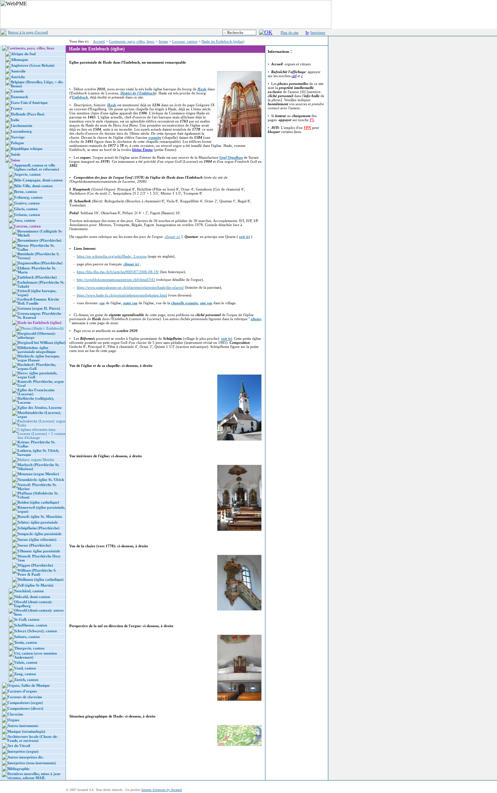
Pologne (17, 143)
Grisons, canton (27, 215)
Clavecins (15, 714)
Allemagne (19, 60)
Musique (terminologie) (26, 731)
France (16, 108)
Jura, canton (24, 220)
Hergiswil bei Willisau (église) (42, 342)
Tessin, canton (25, 642)
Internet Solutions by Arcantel (161, 790)
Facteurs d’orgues (22, 691)
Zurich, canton (26, 680)
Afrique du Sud (23, 54)
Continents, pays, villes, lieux (132, 41)
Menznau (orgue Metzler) (38, 474)
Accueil (99, 41)
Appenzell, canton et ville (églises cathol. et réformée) (36, 167)
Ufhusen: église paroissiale (39, 551)
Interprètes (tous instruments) (31, 763)
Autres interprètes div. (25, 757)
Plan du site (290, 32)
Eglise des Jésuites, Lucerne (40, 407)
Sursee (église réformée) (37, 539)
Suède (15, 154)
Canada (17, 91)
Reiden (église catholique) (38, 502)
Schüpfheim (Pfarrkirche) (39, 528)
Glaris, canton (26, 209)
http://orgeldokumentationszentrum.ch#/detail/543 (116, 280)
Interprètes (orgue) (23, 751)
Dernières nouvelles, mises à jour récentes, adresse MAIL (34, 776)
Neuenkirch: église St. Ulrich (41, 480)
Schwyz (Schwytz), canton (35, 631)
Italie (15, 120)
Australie (18, 71)
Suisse (163, 41)
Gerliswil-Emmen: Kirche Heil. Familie (38, 301)
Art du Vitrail (18, 746)
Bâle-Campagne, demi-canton (38, 180)
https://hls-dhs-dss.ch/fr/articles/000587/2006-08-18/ (118, 272)
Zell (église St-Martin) (35, 585)
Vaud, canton (25, 668)
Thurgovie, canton (29, 648)
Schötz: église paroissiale (38, 522)
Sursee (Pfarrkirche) (34, 545)
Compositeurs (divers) (25, 708)
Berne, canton (25, 192)
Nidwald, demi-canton (32, 597)
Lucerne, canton (184, 41)
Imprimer (317, 32)
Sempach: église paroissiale (40, 534)
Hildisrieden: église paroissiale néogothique (37, 350)
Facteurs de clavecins (24, 697)
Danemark (19, 97)
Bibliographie (18, 769)
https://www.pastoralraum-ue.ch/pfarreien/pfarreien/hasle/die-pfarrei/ (130, 287)
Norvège (18, 137)
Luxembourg (21, 131)
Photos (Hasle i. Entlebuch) (42, 328)
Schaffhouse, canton (30, 625)
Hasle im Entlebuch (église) (223, 41)
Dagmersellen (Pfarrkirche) (40, 263)
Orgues (13, 720)
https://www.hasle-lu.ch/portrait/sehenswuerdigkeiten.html (122, 295)
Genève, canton (27, 203)
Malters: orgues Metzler (36, 460)
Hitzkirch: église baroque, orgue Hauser (39, 358)
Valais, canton (25, 662)
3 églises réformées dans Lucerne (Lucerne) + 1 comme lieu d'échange (42, 433)
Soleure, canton (27, 637)
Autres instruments (22, 726)
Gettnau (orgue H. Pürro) (39, 308)
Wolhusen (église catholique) (41, 579)
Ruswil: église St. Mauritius (40, 516)
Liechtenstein (21, 126)
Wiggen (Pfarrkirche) (35, 565)
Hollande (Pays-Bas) (27, 114)
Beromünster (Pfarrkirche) (40, 240)
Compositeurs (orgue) (25, 703)
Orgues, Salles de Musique (28, 685)
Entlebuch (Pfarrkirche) (37, 277)
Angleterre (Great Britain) (32, 65)
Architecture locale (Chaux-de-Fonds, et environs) (32, 738)
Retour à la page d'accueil (28, 32)
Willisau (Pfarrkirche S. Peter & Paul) (37, 572)
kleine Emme (142, 150)
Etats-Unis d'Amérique (29, 103)
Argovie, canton (27, 174)
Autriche (18, 77)
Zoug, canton (25, 674)
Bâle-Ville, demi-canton (33, 186)
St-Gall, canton (26, 619)
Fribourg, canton (28, 197)
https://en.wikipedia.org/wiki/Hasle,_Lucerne (112, 256)
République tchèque (27, 149)
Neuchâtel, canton (29, 591)
